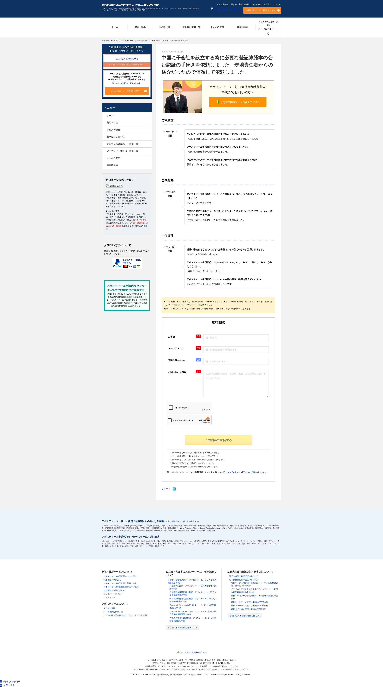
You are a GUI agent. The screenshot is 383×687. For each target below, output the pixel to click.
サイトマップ (109, 597)
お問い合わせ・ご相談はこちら (260, 10)
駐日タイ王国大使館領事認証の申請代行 (248, 609)
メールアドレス (176, 348)
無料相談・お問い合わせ (114, 590)
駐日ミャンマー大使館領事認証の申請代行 (249, 602)
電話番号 (177, 360)
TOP (117, 40)
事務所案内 (242, 27)
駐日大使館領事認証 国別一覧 (122, 143)
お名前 (171, 336)
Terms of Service (252, 472)
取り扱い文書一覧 (191, 27)
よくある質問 (217, 27)
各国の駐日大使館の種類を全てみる (245, 615)
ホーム (114, 27)
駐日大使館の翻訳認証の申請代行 (244, 576)
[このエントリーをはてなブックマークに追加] (174, 489)
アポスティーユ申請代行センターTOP (120, 576)
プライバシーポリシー (113, 594)
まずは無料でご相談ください (239, 102)
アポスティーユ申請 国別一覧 (122, 151)
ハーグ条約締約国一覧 (113, 612)
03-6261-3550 (11, 681)
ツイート (166, 488)
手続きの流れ (166, 27)
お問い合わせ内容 (177, 372)
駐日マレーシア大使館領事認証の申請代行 (249, 605)
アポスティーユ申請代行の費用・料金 (120, 583)
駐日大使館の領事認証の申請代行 (244, 579)
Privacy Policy (230, 472)
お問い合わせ (10, 685)
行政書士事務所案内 (112, 579)
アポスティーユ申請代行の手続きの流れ (121, 587)
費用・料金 (140, 27)
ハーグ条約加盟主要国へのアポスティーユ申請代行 (126, 615)
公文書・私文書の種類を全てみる (182, 627)
